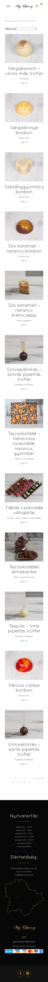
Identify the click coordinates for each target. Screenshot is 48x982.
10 (24, 782)
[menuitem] (41, 4)
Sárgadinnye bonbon (24, 130)
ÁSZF (24, 937)
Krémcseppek (24, 320)
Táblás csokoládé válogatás (24, 510)
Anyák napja (13, 518)
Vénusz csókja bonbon (24, 687)
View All (39, 778)
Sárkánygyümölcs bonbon (24, 189)
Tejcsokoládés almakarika (24, 569)
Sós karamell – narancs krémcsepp (24, 310)
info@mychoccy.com (24, 875)
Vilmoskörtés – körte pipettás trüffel (24, 749)
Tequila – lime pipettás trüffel (24, 628)
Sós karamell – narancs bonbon (24, 248)
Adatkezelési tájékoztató (24, 942)
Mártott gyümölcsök (24, 577)
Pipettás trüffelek (24, 384)
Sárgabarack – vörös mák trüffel (24, 71)
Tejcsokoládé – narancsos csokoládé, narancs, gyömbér (24, 443)
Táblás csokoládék (24, 458)
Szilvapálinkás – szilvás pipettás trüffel (24, 374)
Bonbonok (24, 138)
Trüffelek (24, 78)
